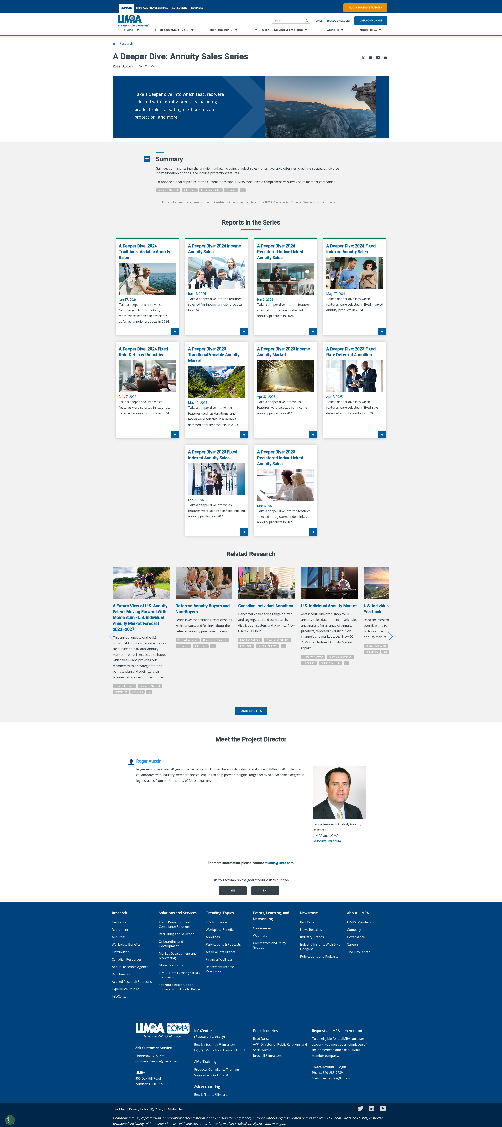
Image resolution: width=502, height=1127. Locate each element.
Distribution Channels (215, 640)
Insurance (119, 922)
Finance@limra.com (217, 1094)
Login (341, 1067)
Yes (233, 890)
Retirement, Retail (211, 190)
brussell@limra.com (267, 1055)
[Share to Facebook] (370, 58)
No (265, 890)
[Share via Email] (385, 58)
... (243, 190)
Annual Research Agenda (130, 967)
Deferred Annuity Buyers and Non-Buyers (203, 608)
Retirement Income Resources (220, 969)
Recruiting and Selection (176, 934)
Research (126, 43)
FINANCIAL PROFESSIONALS (152, 7)
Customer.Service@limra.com (156, 1061)
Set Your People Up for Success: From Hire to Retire (179, 987)
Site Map (119, 1109)
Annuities (231, 190)
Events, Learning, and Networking (271, 916)
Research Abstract (168, 190)
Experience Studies (125, 989)
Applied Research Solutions (132, 981)
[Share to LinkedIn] (378, 58)
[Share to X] (363, 58)
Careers (353, 944)
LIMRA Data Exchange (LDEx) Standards (180, 975)
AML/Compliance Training (365, 7)
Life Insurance (216, 922)
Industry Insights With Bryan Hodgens (321, 946)
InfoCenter (120, 996)
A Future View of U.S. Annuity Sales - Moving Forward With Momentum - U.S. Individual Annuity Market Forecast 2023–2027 (140, 617)
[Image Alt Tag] (141, 583)
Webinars (260, 935)
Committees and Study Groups (269, 945)
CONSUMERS (179, 7)
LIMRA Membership (361, 922)
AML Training (205, 1061)
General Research (124, 686)
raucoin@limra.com (327, 841)
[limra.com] (133, 20)
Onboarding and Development (171, 943)
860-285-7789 (156, 1056)
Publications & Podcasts (223, 944)
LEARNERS (197, 7)
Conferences (262, 928)
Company (354, 929)
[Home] (114, 43)
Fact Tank (307, 922)
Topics (318, 20)
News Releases (311, 929)
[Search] (307, 21)
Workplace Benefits (126, 944)
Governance (356, 937)
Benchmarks (121, 974)
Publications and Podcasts (319, 956)
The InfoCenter (358, 952)
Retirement (190, 190)
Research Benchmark (277, 639)
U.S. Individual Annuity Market (329, 605)
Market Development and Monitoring (177, 955)
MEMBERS (126, 7)
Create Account (339, 20)
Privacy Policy (139, 1109)
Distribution (121, 952)
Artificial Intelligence (221, 952)
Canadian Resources (127, 959)
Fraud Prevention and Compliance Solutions (175, 924)
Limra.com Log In (371, 20)
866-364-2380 (220, 1075)
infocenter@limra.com (219, 1044)
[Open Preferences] (10, 1120)
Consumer (183, 646)
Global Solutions (171, 965)
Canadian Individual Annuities (265, 605)
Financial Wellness (219, 959)
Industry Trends (312, 937)
